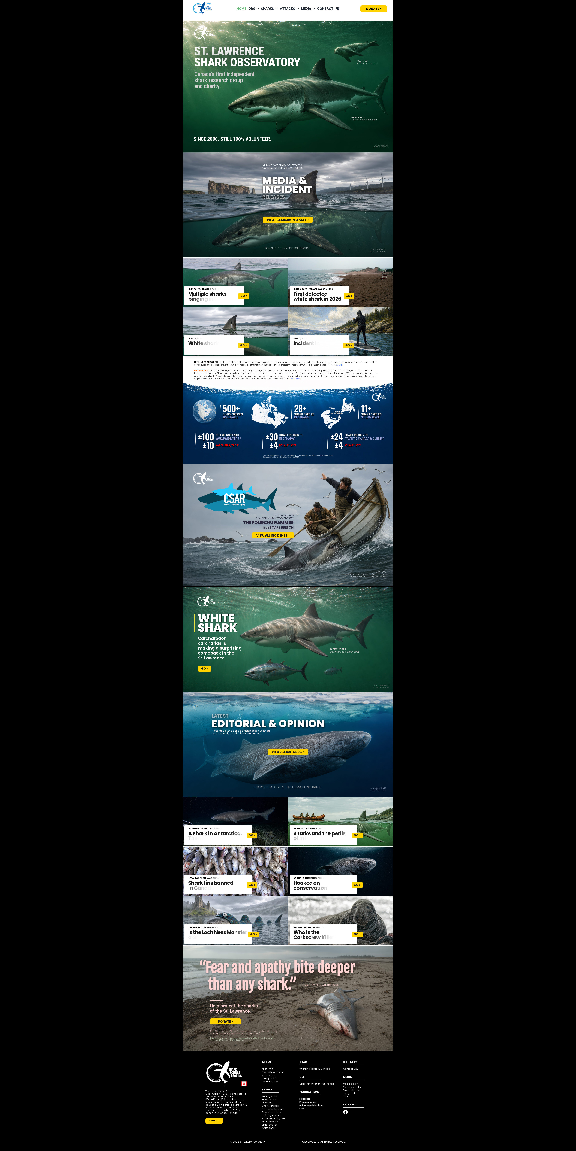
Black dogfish (269, 1099)
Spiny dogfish (270, 1124)
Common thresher (273, 1109)
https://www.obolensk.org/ (284, 1142)
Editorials (304, 1098)
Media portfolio (352, 1086)
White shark (268, 1127)
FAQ (301, 1108)
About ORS (268, 1068)
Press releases (308, 1101)
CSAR (339, 365)
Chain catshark (270, 1105)
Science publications (311, 1105)
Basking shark (270, 1096)
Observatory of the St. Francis (316, 1083)
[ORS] (223, 1061)
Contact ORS (350, 1068)
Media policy (350, 1083)
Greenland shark (271, 1112)
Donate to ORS (270, 1081)
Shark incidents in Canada (314, 1068)
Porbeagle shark (271, 1115)
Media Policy (294, 378)
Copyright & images (273, 1071)
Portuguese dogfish (273, 1118)
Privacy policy (269, 1078)
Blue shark (268, 1102)
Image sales (350, 1093)
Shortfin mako (270, 1121)
